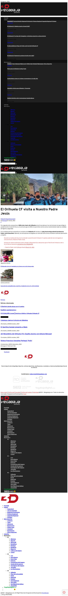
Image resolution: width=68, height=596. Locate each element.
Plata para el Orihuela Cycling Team (16, 68)
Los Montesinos (15, 139)
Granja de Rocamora (16, 134)
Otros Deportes (12, 434)
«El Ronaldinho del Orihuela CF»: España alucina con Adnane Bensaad (26, 334)
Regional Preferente (13, 414)
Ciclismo (9, 65)
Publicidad (36, 392)
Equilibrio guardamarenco (8, 310)
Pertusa (4, 220)
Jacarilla (13, 138)
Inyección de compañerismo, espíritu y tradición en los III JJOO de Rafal (20, 286)
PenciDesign (45, 593)
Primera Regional (12, 416)
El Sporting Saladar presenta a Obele (14, 327)
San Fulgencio (14, 151)
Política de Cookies (26, 392)
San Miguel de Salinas (16, 154)
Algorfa (12, 111)
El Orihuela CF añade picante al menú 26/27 (18, 26)
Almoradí (13, 113)
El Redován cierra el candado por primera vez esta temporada (17, 266)
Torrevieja (13, 156)
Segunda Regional (12, 417)
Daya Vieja (13, 129)
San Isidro (13, 153)
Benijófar (13, 118)
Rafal (12, 146)
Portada (6, 18)
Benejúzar (13, 114)
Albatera (13, 109)
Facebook (6, 352)
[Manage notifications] (64, 592)
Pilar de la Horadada (16, 144)
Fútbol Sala (10, 429)
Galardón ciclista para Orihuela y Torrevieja (18, 88)
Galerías (6, 104)
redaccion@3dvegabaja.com (38, 374)
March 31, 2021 (30, 247)
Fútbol (5, 19)
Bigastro (13, 119)
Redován (13, 148)
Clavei (24, 394)
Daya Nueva (14, 128)
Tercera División (12, 412)
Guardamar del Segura (16, 136)
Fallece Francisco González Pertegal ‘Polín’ (16, 341)
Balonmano (10, 432)
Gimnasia (10, 426)
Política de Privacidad (14, 392)
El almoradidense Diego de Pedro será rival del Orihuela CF (22, 46)
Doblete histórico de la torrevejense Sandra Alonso (20, 98)
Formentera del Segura (17, 133)
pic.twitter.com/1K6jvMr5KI (25, 244)
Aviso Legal (4, 392)
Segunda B (10, 23)
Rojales (13, 149)
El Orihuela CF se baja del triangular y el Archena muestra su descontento (26, 36)
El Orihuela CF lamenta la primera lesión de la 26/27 (20, 55)
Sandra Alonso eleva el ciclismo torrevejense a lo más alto (22, 78)
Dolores (13, 131)
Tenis (9, 424)
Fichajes (9, 419)
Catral (12, 123)
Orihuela (13, 143)
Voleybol (10, 431)
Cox (12, 126)
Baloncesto (10, 427)
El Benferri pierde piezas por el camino (12, 307)
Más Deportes (7, 62)
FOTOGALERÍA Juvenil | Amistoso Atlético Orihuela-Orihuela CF (20, 313)
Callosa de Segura (15, 121)
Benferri (13, 116)
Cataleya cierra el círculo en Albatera (14, 320)
